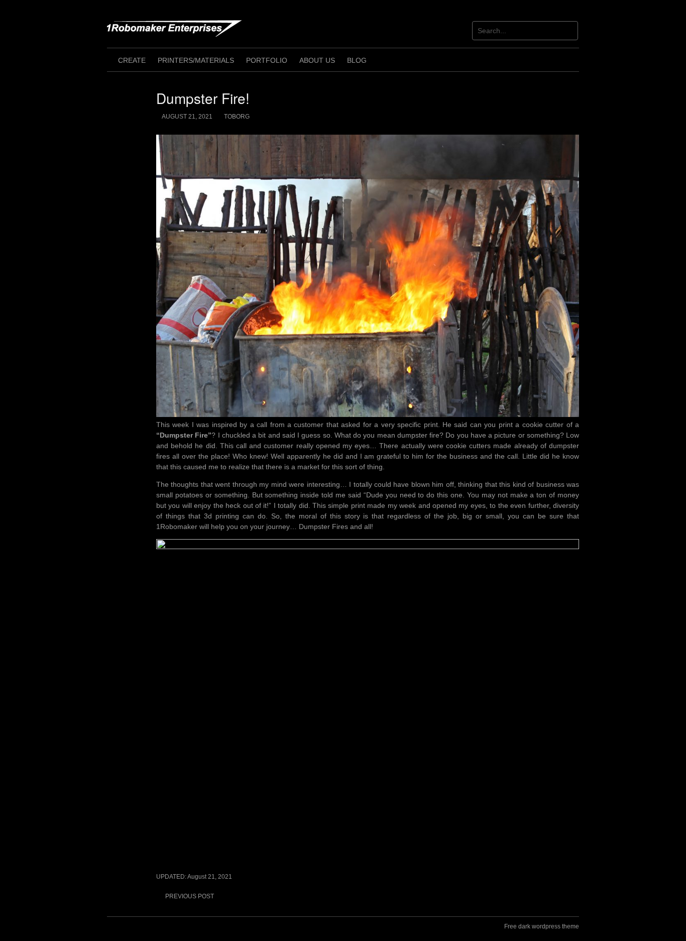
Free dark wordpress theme (541, 926)
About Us (317, 60)
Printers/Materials (196, 60)
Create (132, 60)
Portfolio (266, 60)
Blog (357, 60)
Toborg (237, 116)
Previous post (189, 896)
